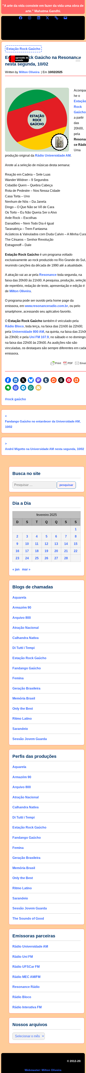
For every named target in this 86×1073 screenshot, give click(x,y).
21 (66, 551)
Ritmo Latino (22, 718)
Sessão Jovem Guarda (29, 738)
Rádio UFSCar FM (26, 966)
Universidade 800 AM (28, 331)
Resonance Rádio (26, 987)
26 (46, 558)
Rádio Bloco (14, 326)
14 (66, 543)
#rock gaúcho (15, 399)
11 (36, 543)
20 (56, 551)
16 (17, 551)
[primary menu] (78, 59)
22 (75, 551)
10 (27, 543)
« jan (16, 569)
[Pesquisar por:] (34, 484)
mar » (26, 569)
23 (17, 558)
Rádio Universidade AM (53, 155)
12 (46, 543)
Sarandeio (20, 728)
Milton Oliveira (20, 291)
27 (56, 558)
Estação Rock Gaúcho (29, 658)
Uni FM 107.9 (39, 337)
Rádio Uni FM (22, 956)
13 (56, 543)
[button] (8, 380)
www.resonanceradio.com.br (46, 306)
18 (37, 551)
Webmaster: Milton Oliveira (43, 1070)
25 (37, 558)
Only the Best (22, 708)
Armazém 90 (21, 607)
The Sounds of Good (28, 918)
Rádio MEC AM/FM (26, 977)
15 (75, 543)
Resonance (48, 274)
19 (46, 551)
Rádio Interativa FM (27, 1007)
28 (66, 558)
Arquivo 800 (21, 617)
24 (27, 558)
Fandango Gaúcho (26, 668)
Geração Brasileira (26, 688)
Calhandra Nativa (25, 638)
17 (27, 551)
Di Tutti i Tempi (23, 648)
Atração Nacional (25, 627)
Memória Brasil (23, 698)
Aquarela (19, 597)
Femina (18, 678)
